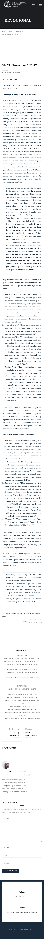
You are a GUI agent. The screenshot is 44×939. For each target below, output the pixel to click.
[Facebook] (30, 621)
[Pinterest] (40, 621)
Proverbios (16, 72)
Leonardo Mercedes (9, 772)
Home (3, 31)
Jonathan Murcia (22, 650)
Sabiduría (5, 616)
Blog (10, 31)
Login (34, 4)
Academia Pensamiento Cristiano (20, 929)
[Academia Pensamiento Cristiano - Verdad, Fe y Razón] (15, 4)
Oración (28, 613)
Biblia (8, 613)
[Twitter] (35, 621)
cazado (13, 613)
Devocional (19, 31)
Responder (27, 775)
